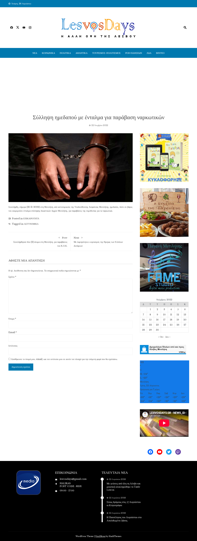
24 (164, 324)
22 (150, 324)
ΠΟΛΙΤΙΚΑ (65, 52)
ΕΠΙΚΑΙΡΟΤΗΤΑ (31, 218)
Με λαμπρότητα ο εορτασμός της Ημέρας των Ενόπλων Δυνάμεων (98, 241)
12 (178, 314)
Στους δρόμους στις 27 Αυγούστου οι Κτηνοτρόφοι (124, 503)
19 (178, 319)
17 (164, 319)
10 (164, 314)
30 (157, 329)
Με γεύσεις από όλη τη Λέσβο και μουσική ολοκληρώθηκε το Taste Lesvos (123, 486)
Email (12, 332)
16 (157, 319)
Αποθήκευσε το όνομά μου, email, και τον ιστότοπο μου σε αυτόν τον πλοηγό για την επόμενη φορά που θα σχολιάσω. (64, 359)
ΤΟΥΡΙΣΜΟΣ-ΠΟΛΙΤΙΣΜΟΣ (106, 52)
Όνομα (12, 318)
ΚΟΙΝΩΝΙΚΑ (48, 52)
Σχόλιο (12, 276)
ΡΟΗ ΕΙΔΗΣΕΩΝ (133, 52)
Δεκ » (167, 336)
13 (185, 314)
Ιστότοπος (13, 345)
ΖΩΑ (149, 52)
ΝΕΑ (34, 52)
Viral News (100, 536)
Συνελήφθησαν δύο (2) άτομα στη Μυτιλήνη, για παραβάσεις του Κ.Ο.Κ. (40, 241)
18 (171, 319)
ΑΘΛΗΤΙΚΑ (82, 52)
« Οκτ (160, 336)
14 (143, 319)
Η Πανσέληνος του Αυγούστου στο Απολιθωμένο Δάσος (124, 519)
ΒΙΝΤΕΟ (160, 52)
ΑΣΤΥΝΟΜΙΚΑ (31, 224)
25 (171, 324)
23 (157, 324)
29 (150, 329)
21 (143, 324)
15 (150, 319)
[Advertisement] (98, 85)
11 (171, 314)
